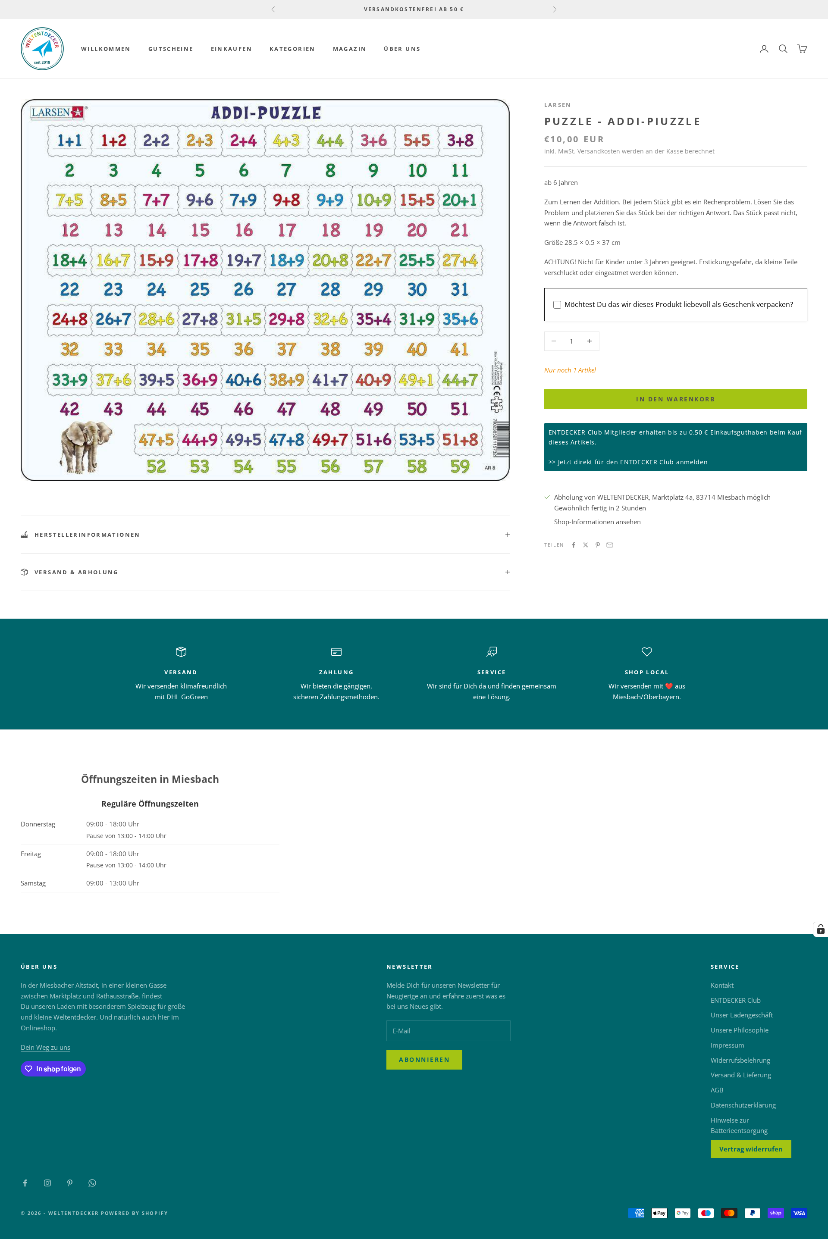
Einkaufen (231, 49)
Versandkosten (598, 151)
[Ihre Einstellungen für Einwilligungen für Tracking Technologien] (820, 929)
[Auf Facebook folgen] (25, 1183)
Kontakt (722, 985)
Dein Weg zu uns (45, 1047)
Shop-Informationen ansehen (597, 521)
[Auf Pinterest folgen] (70, 1183)
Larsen (558, 105)
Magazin (350, 49)
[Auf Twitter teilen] (585, 544)
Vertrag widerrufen (751, 1149)
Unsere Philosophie (739, 1030)
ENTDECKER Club (736, 1000)
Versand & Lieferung (741, 1074)
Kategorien (293, 49)
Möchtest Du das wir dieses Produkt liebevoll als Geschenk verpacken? (679, 304)
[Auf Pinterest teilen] (597, 544)
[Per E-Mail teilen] (609, 544)
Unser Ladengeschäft (742, 1015)
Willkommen (106, 49)
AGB (717, 1090)
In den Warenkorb (675, 399)
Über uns (402, 49)
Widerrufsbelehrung (740, 1060)
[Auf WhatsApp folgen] (92, 1183)
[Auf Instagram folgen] (47, 1183)
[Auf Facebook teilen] (573, 544)
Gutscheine (171, 49)
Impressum (727, 1045)
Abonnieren (424, 1059)
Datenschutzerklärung (743, 1105)
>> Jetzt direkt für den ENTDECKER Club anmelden (628, 462)
